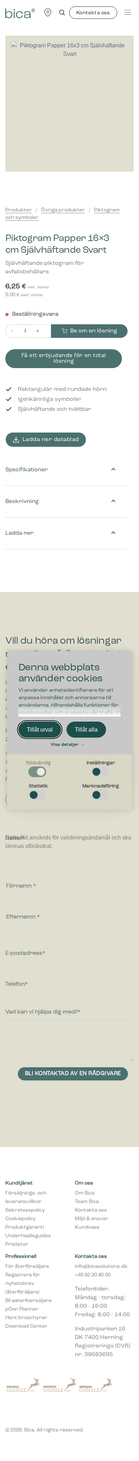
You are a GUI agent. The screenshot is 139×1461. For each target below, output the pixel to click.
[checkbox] (38, 769)
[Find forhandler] (48, 12)
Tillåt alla (86, 730)
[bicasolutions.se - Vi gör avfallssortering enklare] (20, 12)
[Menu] (128, 12)
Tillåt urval (40, 730)
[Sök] (62, 13)
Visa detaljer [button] (65, 745)
